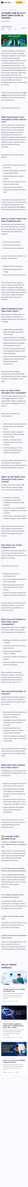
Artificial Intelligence (8, 9)
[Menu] (24, 2)
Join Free (19, 2)
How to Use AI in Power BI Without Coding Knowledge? (14, 1061)
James (5, 1072)
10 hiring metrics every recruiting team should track (14, 990)
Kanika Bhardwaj (6, 26)
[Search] (13, 2)
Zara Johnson (6, 1037)
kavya (4, 1001)
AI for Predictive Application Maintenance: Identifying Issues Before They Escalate (13, 1025)
